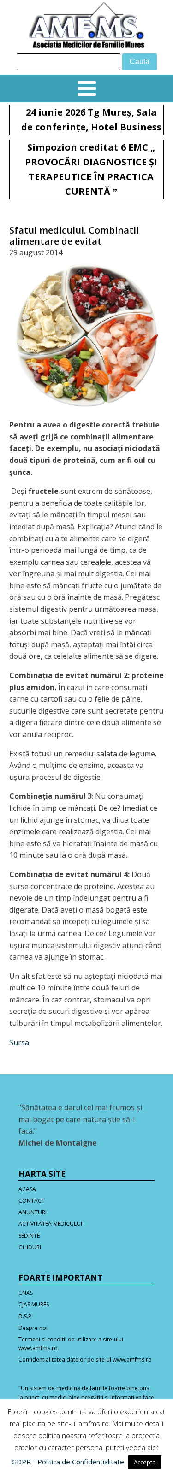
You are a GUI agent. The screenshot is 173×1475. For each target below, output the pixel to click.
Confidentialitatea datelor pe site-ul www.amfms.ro (85, 1360)
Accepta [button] (145, 1462)
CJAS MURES (33, 1304)
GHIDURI (29, 1247)
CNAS (25, 1293)
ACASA (27, 1189)
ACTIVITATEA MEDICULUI (50, 1224)
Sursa (19, 1042)
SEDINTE (29, 1236)
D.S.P (24, 1316)
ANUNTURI (32, 1212)
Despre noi (33, 1328)
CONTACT (31, 1201)
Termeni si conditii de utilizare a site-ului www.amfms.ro (70, 1343)
